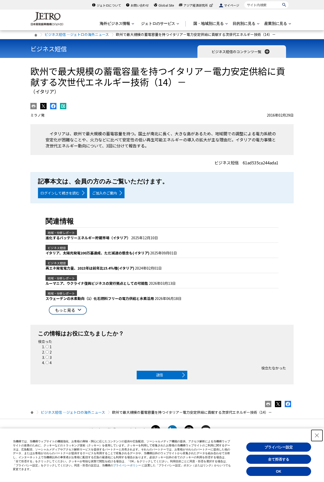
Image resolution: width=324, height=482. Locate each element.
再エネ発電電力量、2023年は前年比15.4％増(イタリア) (90, 268)
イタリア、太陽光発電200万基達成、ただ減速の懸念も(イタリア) (98, 252)
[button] (68, 310)
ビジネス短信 (48, 48)
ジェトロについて (109, 5)
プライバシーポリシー (127, 465)
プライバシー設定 (279, 447)
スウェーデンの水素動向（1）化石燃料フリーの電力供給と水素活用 (100, 298)
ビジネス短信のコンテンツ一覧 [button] (237, 51)
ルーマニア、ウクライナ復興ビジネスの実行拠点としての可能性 (97, 283)
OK (278, 471)
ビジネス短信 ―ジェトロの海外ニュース (77, 34)
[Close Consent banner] (316, 435)
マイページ (231, 5)
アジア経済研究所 (196, 5)
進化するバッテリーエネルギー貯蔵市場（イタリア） (88, 237)
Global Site (166, 5)
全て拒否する (278, 459)
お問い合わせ (140, 5)
